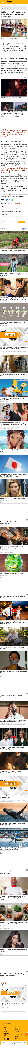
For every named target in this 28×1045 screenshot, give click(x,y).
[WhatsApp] (25, 31)
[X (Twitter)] (25, 28)
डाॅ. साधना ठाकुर (17, 211)
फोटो (5, 1029)
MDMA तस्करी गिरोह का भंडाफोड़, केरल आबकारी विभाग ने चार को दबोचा (13, 1004)
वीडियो (5, 1031)
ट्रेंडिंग (5, 1028)
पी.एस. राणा (4, 214)
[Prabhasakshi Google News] (26, 38)
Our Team (17, 1038)
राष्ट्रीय (6, 8)
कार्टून (5, 1035)
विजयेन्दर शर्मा (3, 38)
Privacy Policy (19, 1034)
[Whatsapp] (12, 200)
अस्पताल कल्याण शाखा (7, 211)
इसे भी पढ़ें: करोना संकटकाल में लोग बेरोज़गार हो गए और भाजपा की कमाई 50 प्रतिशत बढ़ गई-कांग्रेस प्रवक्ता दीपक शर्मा (14, 170)
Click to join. (17, 203)
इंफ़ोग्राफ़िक (6, 1033)
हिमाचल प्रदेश (5, 209)
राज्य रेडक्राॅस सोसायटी (14, 209)
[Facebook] (25, 25)
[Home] (2, 8)
